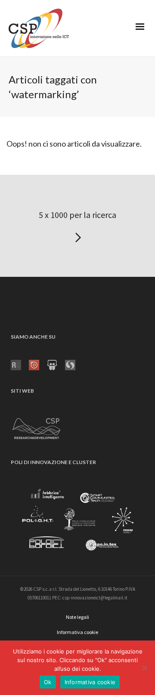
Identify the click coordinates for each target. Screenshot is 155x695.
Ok (48, 682)
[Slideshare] (56, 364)
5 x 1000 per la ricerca (77, 214)
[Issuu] (38, 364)
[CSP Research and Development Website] (36, 427)
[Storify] (74, 364)
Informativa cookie (90, 682)
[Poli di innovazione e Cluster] (77, 521)
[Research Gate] (20, 364)
